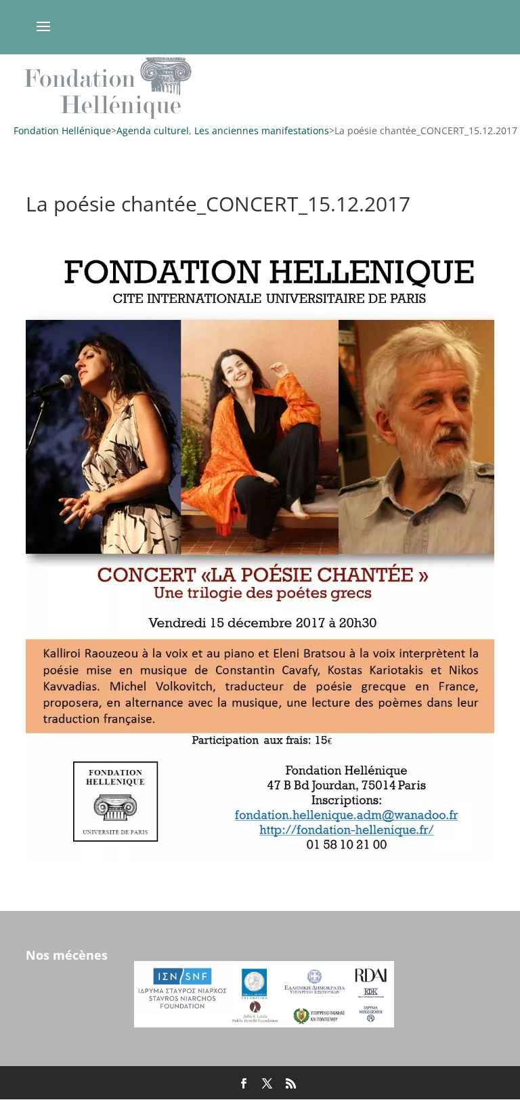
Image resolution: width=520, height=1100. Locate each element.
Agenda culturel (152, 130)
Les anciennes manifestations (261, 130)
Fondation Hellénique (62, 130)
